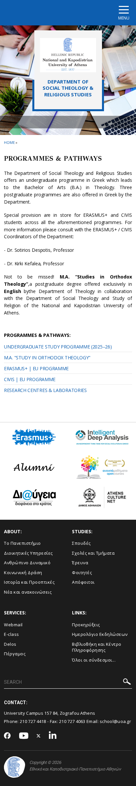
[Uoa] (14, 767)
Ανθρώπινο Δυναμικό (27, 563)
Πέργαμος (14, 654)
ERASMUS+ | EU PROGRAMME (36, 368)
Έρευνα (80, 563)
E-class (11, 634)
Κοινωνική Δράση (23, 572)
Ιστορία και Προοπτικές (29, 582)
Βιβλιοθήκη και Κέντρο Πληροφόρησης (96, 647)
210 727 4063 (72, 721)
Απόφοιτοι (83, 582)
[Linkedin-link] (53, 736)
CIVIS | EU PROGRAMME (29, 379)
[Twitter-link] (38, 736)
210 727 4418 (33, 721)
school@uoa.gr (115, 721)
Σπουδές (81, 543)
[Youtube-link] (24, 736)
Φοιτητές (82, 572)
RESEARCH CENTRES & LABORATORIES (45, 390)
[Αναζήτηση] (127, 682)
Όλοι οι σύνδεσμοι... (94, 660)
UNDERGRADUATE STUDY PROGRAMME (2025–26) (58, 347)
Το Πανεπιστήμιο (22, 543)
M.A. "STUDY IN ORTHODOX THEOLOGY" (47, 357)
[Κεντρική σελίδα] (68, 55)
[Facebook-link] (7, 736)
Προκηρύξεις (86, 625)
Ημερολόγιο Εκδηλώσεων (100, 634)
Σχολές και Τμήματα (93, 553)
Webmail (13, 625)
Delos (10, 644)
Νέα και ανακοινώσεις (27, 592)
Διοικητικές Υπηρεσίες (28, 553)
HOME (9, 142)
